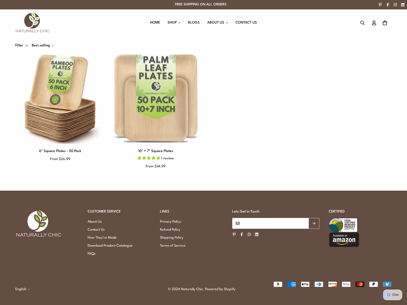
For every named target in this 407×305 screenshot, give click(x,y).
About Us (215, 22)
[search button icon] (362, 23)
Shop (172, 22)
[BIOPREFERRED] (360, 225)
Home (155, 22)
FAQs (91, 254)
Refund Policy (170, 230)
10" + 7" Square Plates (155, 151)
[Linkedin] (403, 5)
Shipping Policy (171, 238)
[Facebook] (387, 5)
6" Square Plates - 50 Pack (60, 151)
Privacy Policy (170, 222)
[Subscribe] (314, 223)
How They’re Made (102, 238)
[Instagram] (395, 5)
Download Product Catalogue (110, 246)
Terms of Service (173, 246)
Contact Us (246, 22)
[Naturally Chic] (33, 22)
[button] (384, 22)
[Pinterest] (380, 5)
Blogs (194, 22)
